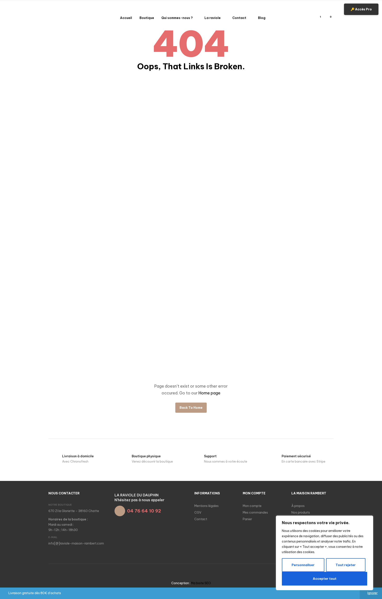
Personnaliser (303, 565)
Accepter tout (324, 579)
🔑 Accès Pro (361, 9)
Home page (209, 393)
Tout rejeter (346, 565)
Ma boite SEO (201, 583)
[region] (324, 553)
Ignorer (372, 593)
